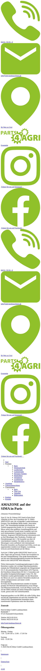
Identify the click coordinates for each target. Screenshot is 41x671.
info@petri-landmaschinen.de (11, 623)
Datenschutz (5, 662)
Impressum (4, 654)
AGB (3, 669)
